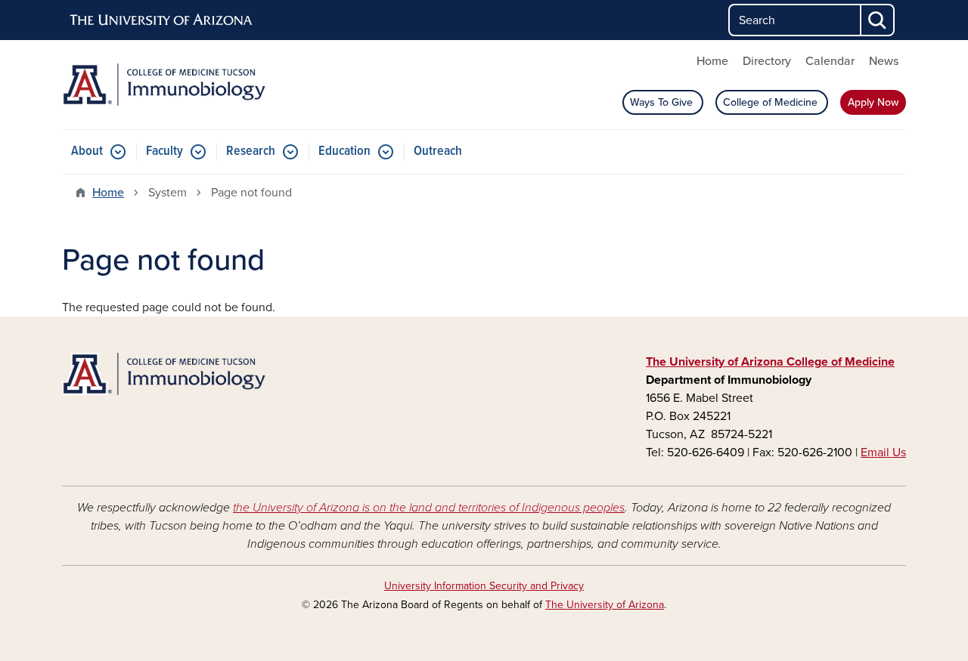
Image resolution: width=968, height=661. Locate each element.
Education (344, 151)
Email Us (883, 452)
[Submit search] (878, 20)
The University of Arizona (604, 604)
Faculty (164, 151)
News (883, 61)
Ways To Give (663, 102)
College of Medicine (772, 102)
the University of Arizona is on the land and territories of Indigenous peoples (429, 507)
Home (712, 61)
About (87, 151)
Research (250, 151)
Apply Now (873, 102)
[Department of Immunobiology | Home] (196, 84)
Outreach (438, 151)
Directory (767, 61)
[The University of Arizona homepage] (162, 20)
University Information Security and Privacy (484, 585)
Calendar (830, 61)
